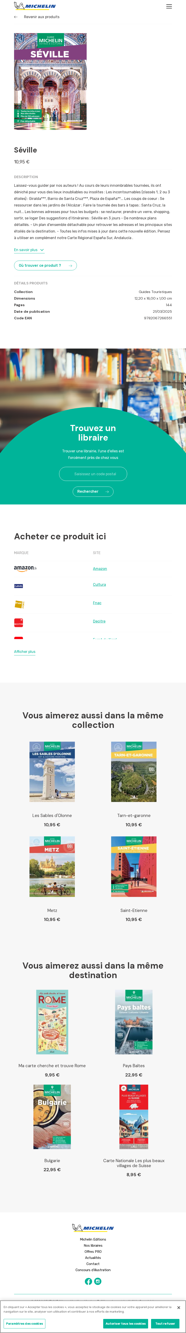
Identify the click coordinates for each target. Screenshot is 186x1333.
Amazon (100, 569)
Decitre (99, 621)
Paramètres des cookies (24, 1323)
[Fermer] (179, 1308)
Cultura (99, 584)
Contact (93, 1264)
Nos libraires (93, 1245)
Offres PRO (93, 1252)
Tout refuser (165, 1323)
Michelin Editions (93, 1239)
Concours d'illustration (93, 1270)
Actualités (93, 1258)
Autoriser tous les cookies (126, 1323)
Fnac (97, 603)
